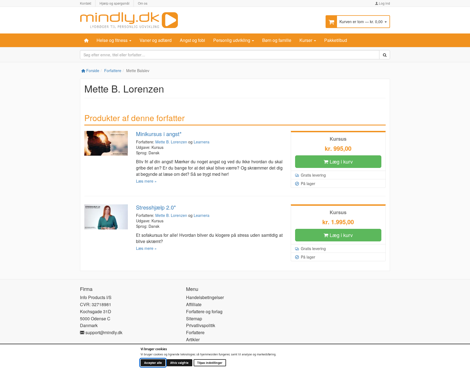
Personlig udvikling (232, 40)
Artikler (193, 339)
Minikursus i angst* (159, 134)
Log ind (384, 3)
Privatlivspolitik (200, 325)
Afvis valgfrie (179, 363)
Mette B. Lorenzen (171, 141)
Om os (142, 3)
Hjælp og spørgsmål (114, 3)
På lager (307, 183)
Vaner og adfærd (156, 40)
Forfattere (112, 70)
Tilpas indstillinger (209, 363)
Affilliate (194, 304)
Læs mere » (146, 181)
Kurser (306, 40)
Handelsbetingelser (205, 297)
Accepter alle (153, 363)
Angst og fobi (192, 40)
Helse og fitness (113, 40)
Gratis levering (313, 175)
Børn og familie (276, 40)
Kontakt (85, 3)
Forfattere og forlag (204, 311)
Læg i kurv (340, 161)
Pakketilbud (335, 40)
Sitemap (194, 318)
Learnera (201, 141)
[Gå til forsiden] (129, 19)
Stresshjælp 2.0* (156, 207)
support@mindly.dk (103, 332)
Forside (92, 70)
